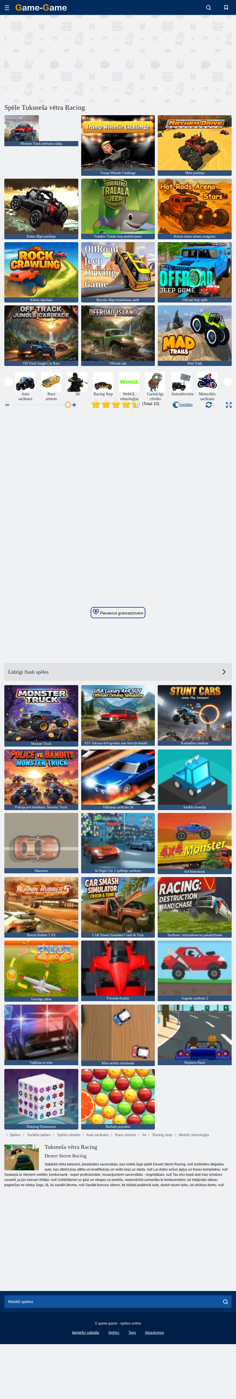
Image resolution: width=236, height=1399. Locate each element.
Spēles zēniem (68, 1135)
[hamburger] (6, 7)
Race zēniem (125, 1135)
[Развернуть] (229, 405)
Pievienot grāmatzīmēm (121, 613)
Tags (132, 1333)
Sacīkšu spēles (38, 1135)
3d (143, 1135)
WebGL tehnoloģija (193, 1135)
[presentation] (8, 381)
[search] (225, 1301)
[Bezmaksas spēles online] (41, 7)
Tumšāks (185, 405)
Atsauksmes (154, 1333)
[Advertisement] (61, 58)
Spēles (15, 1135)
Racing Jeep (162, 1135)
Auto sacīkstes (97, 1135)
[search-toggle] (208, 7)
